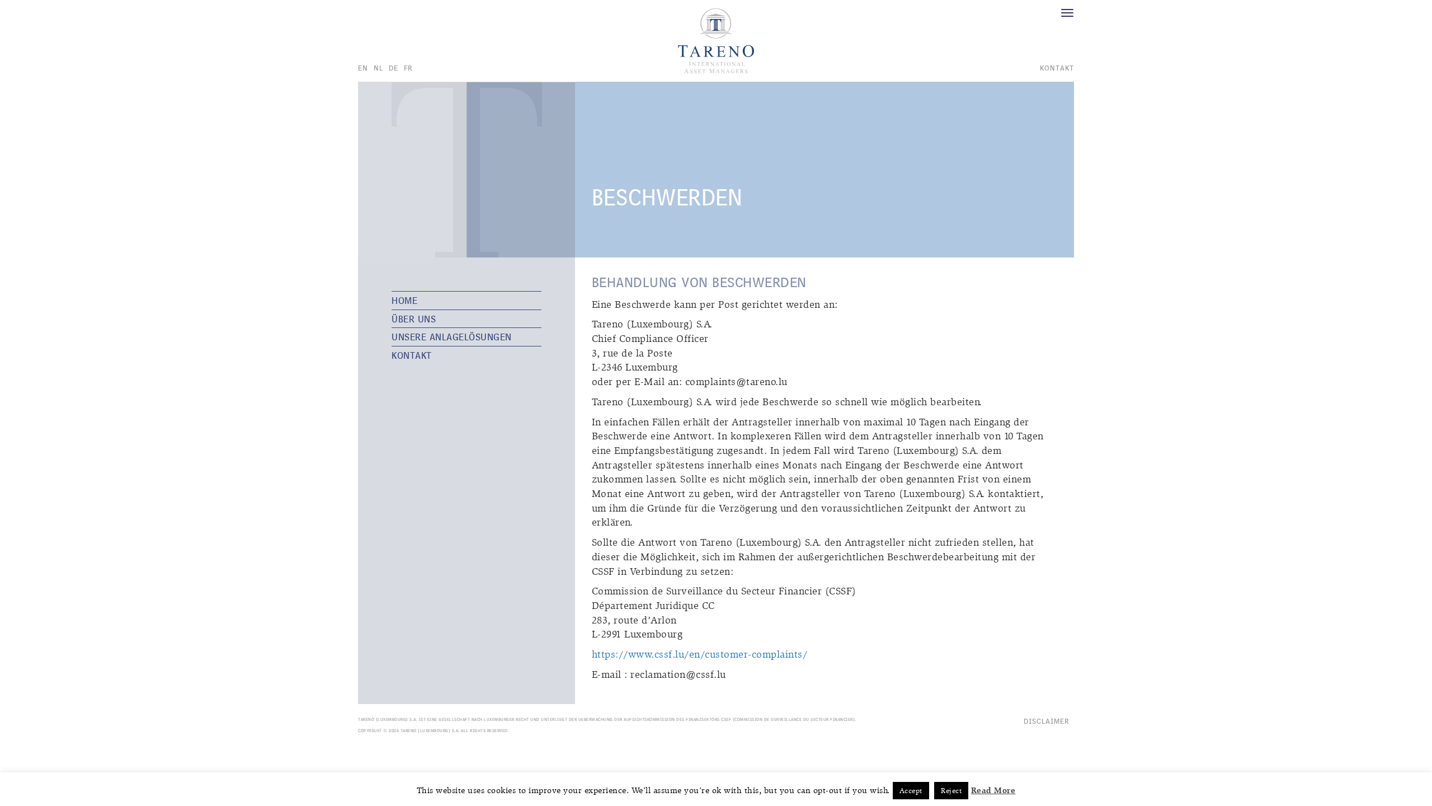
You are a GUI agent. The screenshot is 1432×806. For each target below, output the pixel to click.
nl (378, 67)
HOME (404, 300)
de (393, 67)
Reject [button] (951, 790)
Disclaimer (1047, 720)
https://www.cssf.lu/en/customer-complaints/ (700, 654)
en (363, 67)
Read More (993, 790)
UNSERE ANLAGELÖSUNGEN (452, 337)
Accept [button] (910, 790)
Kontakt (1057, 67)
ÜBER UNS (414, 319)
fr (408, 67)
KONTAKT (412, 355)
